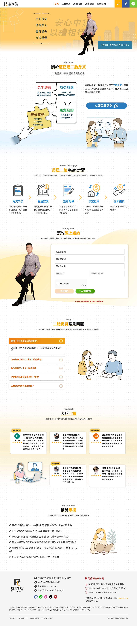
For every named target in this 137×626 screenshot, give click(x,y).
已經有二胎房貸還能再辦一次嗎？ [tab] (25, 377)
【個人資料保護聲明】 (96, 301)
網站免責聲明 (124, 618)
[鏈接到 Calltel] (118, 4)
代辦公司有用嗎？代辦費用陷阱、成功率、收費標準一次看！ (40, 536)
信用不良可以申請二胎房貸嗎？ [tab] (24, 341)
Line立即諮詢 (85, 291)
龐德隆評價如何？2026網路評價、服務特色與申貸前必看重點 (42, 525)
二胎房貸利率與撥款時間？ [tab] (22, 386)
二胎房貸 (117, 85)
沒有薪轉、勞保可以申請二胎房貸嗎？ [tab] (27, 360)
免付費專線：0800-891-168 (48, 586)
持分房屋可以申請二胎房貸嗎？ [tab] (24, 368)
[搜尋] (109, 4)
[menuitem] (56, 4)
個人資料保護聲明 (113, 618)
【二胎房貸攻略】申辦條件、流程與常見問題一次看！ (37, 531)
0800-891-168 (123, 598)
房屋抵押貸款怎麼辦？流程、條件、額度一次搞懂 (35, 557)
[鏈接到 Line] (133, 4)
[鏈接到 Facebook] (126, 4)
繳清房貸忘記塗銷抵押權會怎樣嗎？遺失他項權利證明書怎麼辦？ (44, 542)
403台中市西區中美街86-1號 (49, 582)
